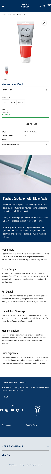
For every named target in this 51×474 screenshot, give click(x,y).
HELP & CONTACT (12, 446)
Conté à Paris (31, 425)
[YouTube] (13, 410)
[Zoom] (44, 23)
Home (4, 15)
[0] (47, 6)
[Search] (40, 6)
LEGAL (6, 454)
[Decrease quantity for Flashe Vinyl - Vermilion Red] (3, 124)
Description (7, 90)
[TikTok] (24, 410)
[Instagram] (8, 410)
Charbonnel (6, 425)
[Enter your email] (46, 397)
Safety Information (10, 144)
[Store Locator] (44, 6)
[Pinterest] (18, 410)
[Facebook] (2, 410)
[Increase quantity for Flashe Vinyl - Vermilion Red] (10, 124)
